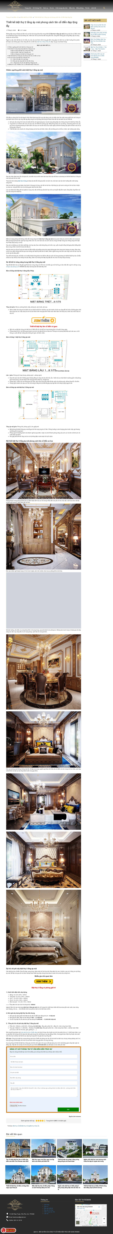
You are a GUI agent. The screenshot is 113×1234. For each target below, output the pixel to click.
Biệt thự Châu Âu (34, 1126)
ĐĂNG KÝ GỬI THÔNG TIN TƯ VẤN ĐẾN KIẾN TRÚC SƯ (24, 64)
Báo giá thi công (48, 1210)
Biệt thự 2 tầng (26, 1126)
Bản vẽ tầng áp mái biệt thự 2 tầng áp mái (22, 54)
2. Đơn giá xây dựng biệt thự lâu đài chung (23, 61)
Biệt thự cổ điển (17, 1126)
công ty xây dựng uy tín (12, 266)
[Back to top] (109, 1227)
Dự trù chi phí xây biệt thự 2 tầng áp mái (19, 57)
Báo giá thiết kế (48, 1208)
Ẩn (49, 45)
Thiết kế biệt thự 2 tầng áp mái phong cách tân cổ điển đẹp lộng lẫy (53, 17)
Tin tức (87, 8)
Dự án (52, 8)
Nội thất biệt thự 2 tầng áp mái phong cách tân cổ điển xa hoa (24, 55)
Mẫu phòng (79, 8)
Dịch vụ (45, 8)
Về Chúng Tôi (37, 8)
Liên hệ (93, 8)
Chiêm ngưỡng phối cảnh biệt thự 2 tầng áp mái (21, 47)
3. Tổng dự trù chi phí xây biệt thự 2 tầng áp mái (24, 62)
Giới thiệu (46, 1205)
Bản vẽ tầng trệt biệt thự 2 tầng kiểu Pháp (22, 50)
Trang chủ (28, 8)
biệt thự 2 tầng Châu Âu (44, 42)
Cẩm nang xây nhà (61, 8)
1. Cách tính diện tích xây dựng (20, 59)
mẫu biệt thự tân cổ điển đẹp (29, 1032)
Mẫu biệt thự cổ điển (26, 17)
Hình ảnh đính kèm (16, 1102)
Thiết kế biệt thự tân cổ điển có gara (43, 326)
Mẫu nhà (72, 8)
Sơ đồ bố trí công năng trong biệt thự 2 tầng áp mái (22, 49)
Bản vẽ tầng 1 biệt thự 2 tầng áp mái (21, 52)
